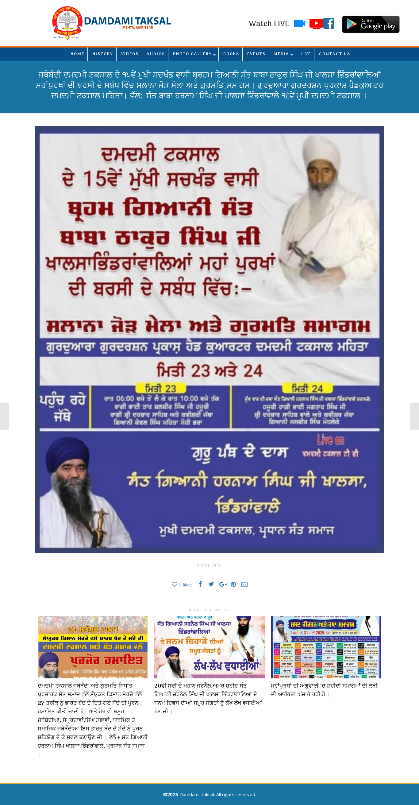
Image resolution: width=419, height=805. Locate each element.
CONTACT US (334, 54)
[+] (93, 647)
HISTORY (102, 54)
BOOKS (231, 54)
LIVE (306, 54)
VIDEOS (130, 54)
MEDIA (281, 54)
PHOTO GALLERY (192, 54)
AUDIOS (156, 54)
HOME (77, 54)
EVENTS (256, 54)
